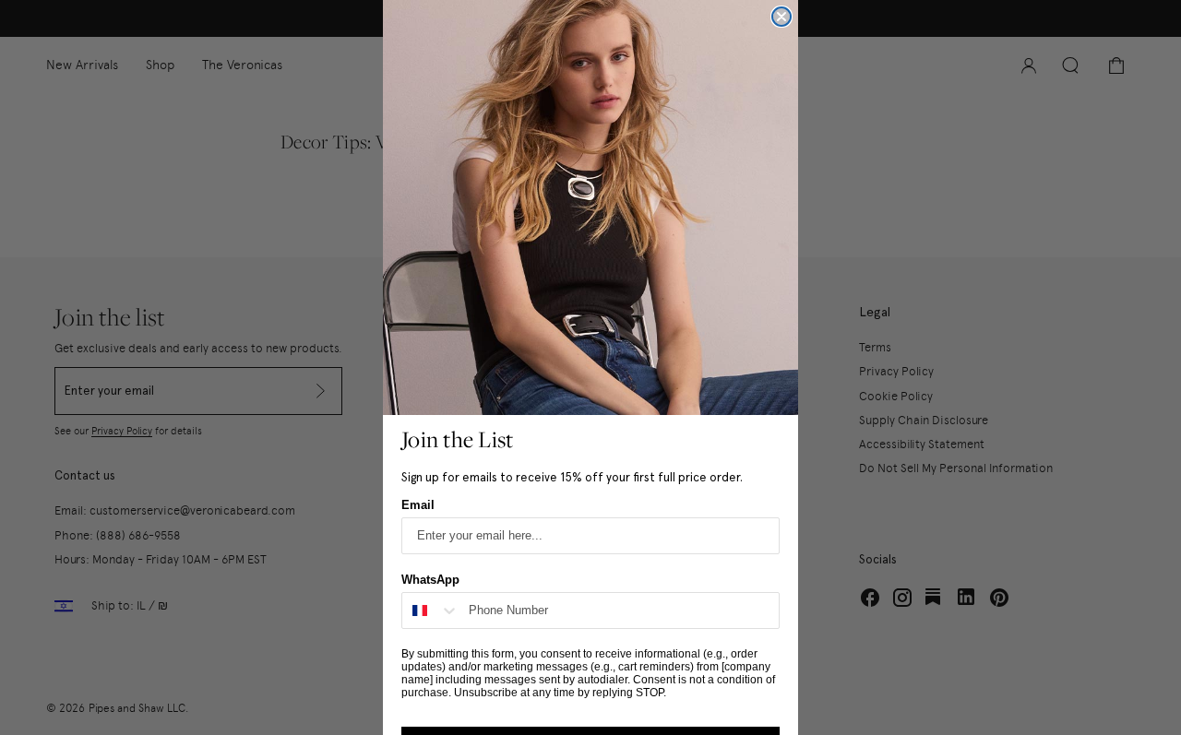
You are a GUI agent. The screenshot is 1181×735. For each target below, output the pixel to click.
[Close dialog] (781, 16)
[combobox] (430, 610)
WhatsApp (430, 580)
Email (418, 505)
